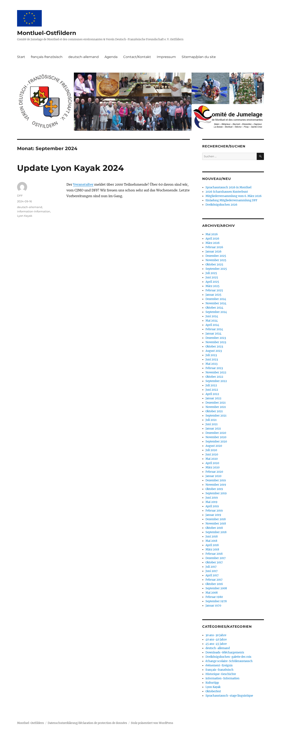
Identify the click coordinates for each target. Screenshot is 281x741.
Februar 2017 (214, 579)
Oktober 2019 (214, 489)
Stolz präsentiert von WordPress (152, 723)
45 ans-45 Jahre (216, 644)
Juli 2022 (211, 385)
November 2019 (216, 484)
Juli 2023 (211, 355)
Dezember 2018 (216, 519)
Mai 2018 (211, 541)
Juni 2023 (212, 359)
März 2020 (212, 467)
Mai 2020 (212, 459)
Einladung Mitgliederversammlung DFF (231, 200)
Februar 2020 (214, 472)
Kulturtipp (212, 682)
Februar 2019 (214, 510)
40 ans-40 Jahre (216, 639)
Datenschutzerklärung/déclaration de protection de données (87, 723)
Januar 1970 (213, 605)
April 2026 (212, 238)
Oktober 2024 (214, 307)
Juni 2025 (212, 277)
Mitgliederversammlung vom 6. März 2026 (234, 196)
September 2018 (216, 532)
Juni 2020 (212, 454)
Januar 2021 (213, 428)
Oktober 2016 (214, 584)
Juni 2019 (212, 497)
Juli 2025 (211, 273)
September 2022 (216, 381)
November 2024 (216, 303)
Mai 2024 (212, 320)
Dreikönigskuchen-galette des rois (228, 657)
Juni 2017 (212, 571)
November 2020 (216, 437)
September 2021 (216, 415)
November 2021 (216, 407)
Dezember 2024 (216, 299)
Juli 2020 (211, 450)
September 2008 (216, 588)
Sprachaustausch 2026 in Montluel (228, 187)
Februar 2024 (214, 329)
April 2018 (212, 545)
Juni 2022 (212, 389)
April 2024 (212, 325)
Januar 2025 (213, 294)
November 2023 (216, 342)
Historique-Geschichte (221, 674)
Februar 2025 (214, 290)
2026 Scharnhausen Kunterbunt (227, 191)
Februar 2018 (214, 554)
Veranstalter (83, 184)
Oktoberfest (213, 691)
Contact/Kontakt (137, 57)
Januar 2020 (213, 476)
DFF (20, 195)
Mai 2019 (211, 502)
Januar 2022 (213, 398)
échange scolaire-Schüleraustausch (229, 661)
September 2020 (216, 441)
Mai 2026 (212, 234)
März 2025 (212, 286)
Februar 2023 (214, 368)
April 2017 (212, 575)
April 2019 (212, 506)
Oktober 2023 (214, 346)
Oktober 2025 (214, 264)
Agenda (111, 57)
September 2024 (216, 312)
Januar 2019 (213, 515)
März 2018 (212, 549)
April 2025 (212, 282)
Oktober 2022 (214, 377)
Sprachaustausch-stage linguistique (229, 695)
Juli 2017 (211, 566)
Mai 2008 (212, 592)
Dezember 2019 (216, 480)
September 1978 (216, 601)
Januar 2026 (214, 251)
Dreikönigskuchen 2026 (221, 204)
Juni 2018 (212, 536)
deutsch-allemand (83, 57)
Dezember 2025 (216, 256)
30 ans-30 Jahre (216, 635)
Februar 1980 (214, 597)
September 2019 (216, 493)
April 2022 (212, 394)
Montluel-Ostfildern (46, 32)
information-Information (33, 211)
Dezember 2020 (216, 433)
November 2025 (216, 260)
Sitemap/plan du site (199, 57)
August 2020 (214, 446)
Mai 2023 (211, 364)
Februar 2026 (214, 247)
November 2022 (216, 372)
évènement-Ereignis (219, 665)
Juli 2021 (211, 420)
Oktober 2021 (214, 411)
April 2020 (212, 463)
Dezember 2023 (216, 338)
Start (21, 57)
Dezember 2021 (216, 402)
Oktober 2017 (214, 562)
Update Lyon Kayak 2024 (70, 168)
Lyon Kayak (24, 215)
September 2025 (216, 269)
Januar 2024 (213, 333)
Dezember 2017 (216, 558)
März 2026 (213, 243)
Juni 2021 (212, 424)
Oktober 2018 (214, 528)
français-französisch (47, 57)
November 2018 (216, 523)
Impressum (166, 57)
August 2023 (214, 351)
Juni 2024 (212, 316)
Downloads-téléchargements (225, 652)
